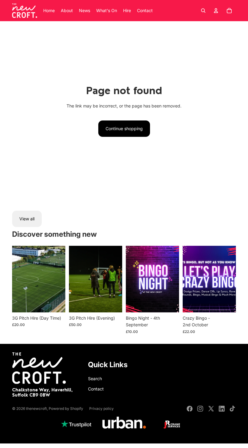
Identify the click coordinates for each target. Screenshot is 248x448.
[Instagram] (200, 408)
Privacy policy (101, 408)
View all (26, 218)
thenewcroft (36, 408)
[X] (211, 408)
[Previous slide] (16, 279)
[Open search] (203, 10)
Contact (96, 388)
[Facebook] (189, 408)
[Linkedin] (221, 408)
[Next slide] (60, 279)
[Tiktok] (232, 408)
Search (95, 378)
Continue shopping (124, 128)
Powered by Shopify (66, 408)
